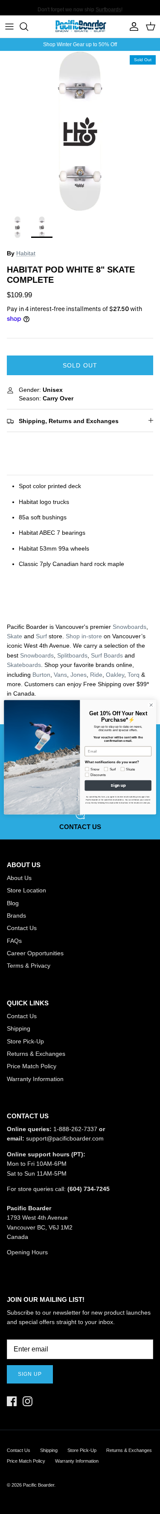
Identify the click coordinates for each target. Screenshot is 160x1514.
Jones (78, 674)
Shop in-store (84, 636)
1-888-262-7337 (75, 1129)
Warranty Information (35, 1079)
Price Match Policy (31, 1066)
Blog (13, 903)
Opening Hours (27, 1252)
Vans (60, 674)
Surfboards (108, 8)
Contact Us (22, 927)
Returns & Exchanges (36, 1053)
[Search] (28, 26)
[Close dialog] (151, 704)
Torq (134, 674)
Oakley (115, 674)
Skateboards (24, 664)
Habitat (25, 253)
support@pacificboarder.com (65, 1138)
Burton (41, 674)
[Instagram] (27, 1401)
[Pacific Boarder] (80, 26)
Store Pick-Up (25, 1041)
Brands (16, 915)
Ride (96, 674)
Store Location (26, 890)
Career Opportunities (35, 953)
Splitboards (72, 655)
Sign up (30, 1374)
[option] (80, 131)
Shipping (18, 1028)
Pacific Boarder (38, 1484)
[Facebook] (12, 1401)
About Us (19, 877)
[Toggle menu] (9, 26)
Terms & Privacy (28, 965)
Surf (41, 636)
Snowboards (129, 626)
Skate (14, 636)
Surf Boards (107, 655)
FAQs (14, 940)
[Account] (131, 26)
